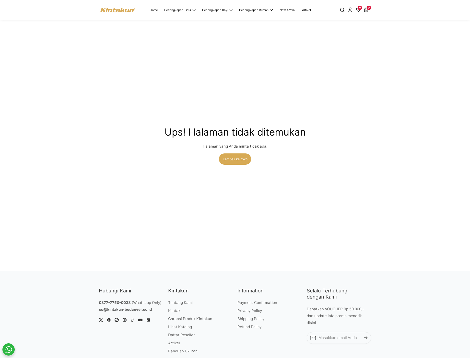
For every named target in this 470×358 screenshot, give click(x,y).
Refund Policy (249, 326)
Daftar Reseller (181, 335)
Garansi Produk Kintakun (190, 318)
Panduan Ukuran (183, 351)
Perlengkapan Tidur (177, 10)
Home (154, 10)
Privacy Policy (249, 310)
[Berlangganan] (366, 338)
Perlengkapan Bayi (215, 10)
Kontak (174, 310)
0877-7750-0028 (115, 302)
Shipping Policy (250, 318)
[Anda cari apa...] (343, 10)
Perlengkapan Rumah (254, 10)
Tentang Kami (180, 302)
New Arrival (287, 10)
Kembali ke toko (235, 159)
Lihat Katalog (180, 326)
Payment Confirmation (257, 302)
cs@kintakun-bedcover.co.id (125, 309)
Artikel (306, 10)
